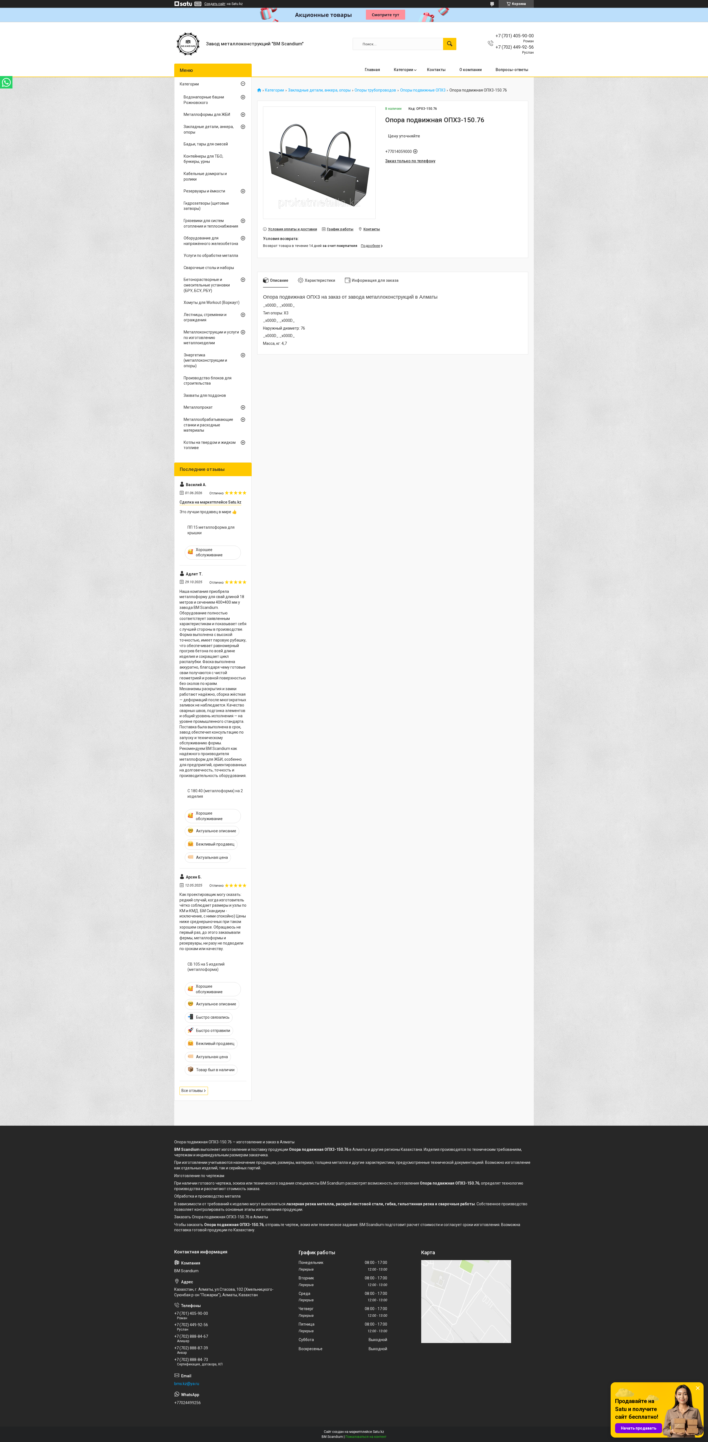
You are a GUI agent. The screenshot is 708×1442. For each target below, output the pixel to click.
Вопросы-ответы (512, 69)
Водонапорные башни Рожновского (204, 100)
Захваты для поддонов (205, 395)
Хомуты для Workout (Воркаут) (212, 302)
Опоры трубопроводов (375, 90)
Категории (403, 69)
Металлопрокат (198, 407)
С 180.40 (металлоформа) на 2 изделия (215, 794)
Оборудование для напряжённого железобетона (211, 241)
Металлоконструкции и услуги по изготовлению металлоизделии (211, 337)
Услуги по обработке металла (211, 255)
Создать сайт (214, 4)
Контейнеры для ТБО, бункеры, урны (203, 159)
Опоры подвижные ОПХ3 (423, 90)
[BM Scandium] (188, 44)
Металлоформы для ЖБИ (207, 114)
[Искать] (449, 44)
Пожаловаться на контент (365, 1437)
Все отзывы (192, 1090)
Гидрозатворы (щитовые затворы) (206, 206)
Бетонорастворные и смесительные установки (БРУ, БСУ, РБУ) (207, 285)
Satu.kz (378, 1432)
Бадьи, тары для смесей (206, 144)
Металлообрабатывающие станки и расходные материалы (208, 424)
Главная (372, 69)
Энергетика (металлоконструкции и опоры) (205, 360)
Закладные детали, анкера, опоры (319, 90)
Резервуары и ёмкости (204, 191)
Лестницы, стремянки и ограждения (205, 317)
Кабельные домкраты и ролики (205, 176)
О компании (470, 69)
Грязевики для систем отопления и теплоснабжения (211, 223)
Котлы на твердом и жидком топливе (210, 445)
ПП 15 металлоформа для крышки (211, 530)
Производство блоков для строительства (207, 381)
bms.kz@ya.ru (186, 1383)
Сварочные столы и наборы (209, 267)
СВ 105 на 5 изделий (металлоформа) (206, 967)
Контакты (436, 69)
